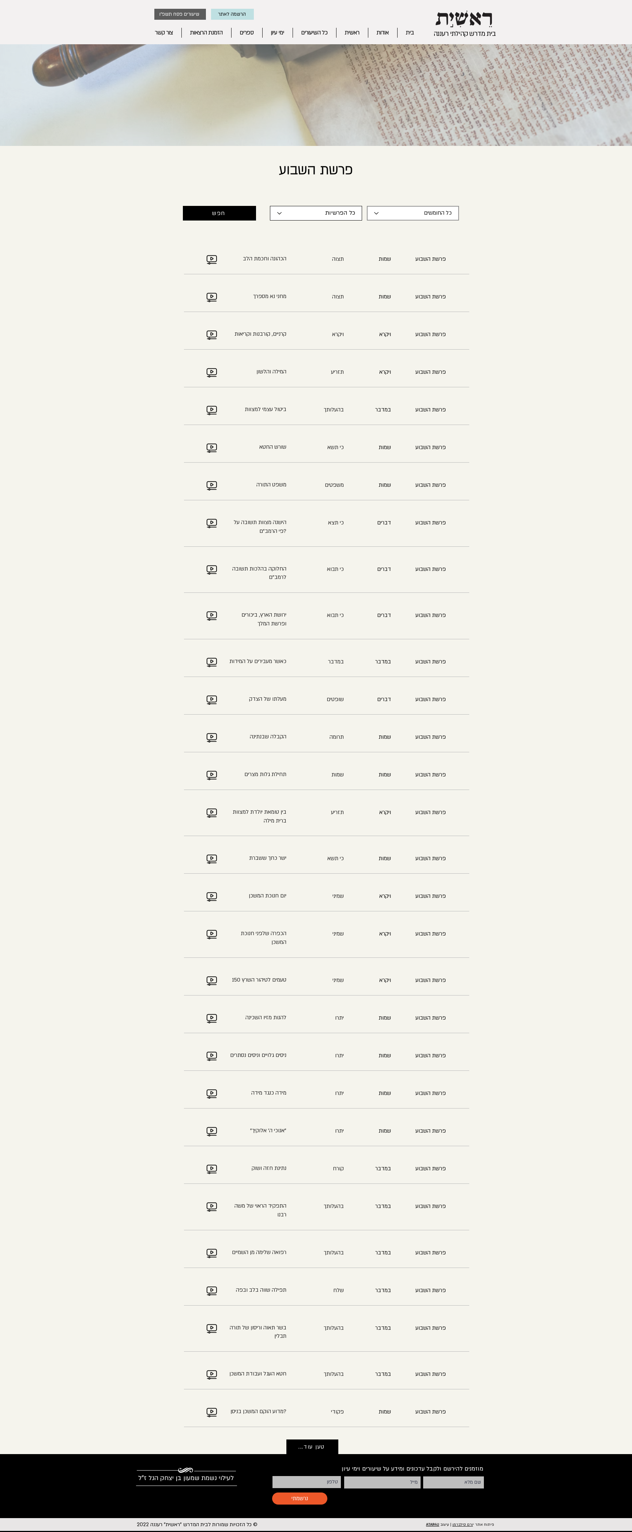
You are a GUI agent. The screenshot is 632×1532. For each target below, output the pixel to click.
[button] (232, 14)
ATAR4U (432, 1524)
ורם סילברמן (462, 1524)
